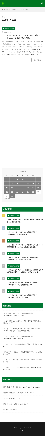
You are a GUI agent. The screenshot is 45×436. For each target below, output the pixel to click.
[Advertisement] (22, 89)
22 (7, 192)
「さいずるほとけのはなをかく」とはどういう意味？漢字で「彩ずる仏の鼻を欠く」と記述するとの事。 (21, 330)
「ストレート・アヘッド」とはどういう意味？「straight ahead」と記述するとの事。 (22, 284)
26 (27, 192)
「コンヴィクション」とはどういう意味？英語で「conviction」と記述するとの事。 (18, 337)
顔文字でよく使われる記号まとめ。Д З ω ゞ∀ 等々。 (19, 393)
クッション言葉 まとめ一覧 (11, 398)
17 (17, 188)
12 (27, 183)
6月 (21, 9)
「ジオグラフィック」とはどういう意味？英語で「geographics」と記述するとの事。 (23, 258)
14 (38, 183)
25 (22, 192)
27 (33, 192)
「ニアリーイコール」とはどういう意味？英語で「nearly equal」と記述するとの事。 (21, 36)
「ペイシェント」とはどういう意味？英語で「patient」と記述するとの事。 (22, 233)
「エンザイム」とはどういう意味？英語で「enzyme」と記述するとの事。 (22, 368)
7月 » (9, 199)
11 (22, 183)
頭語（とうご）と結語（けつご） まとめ (15, 404)
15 (7, 188)
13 (33, 183)
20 (33, 188)
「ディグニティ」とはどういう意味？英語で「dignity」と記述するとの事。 (22, 353)
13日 (26, 9)
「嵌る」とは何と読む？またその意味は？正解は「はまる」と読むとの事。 (25, 221)
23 (12, 192)
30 (12, 196)
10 (17, 183)
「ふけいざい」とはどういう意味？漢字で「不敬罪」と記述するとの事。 (22, 361)
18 (22, 188)
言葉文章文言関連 (9, 28)
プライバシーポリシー (10, 410)
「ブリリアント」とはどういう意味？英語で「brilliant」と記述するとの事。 (22, 296)
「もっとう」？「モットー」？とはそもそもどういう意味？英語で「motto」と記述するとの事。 (25, 246)
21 (38, 188)
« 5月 (5, 199)
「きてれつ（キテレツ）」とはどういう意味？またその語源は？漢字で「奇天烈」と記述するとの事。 (25, 271)
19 (27, 188)
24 (17, 192)
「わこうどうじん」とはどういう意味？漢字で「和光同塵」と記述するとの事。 (22, 322)
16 (12, 188)
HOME (6, 9)
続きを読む (37, 60)
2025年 (13, 9)
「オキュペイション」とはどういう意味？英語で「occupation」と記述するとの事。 (18, 314)
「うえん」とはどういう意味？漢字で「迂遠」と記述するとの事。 (22, 345)
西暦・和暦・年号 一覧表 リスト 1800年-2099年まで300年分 (22, 387)
